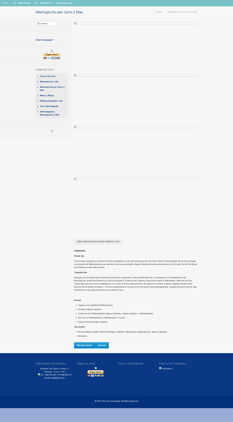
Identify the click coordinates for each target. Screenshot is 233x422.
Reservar (102, 345)
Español (44, 23)
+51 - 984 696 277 (43, 3)
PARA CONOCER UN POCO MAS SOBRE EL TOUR (98, 242)
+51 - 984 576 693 (21, 3)
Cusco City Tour (48, 76)
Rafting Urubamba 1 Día (51, 101)
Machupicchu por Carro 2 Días (182, 12)
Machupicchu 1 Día (49, 81)
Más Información (84, 345)
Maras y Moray (47, 95)
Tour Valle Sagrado (49, 106)
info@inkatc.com (64, 3)
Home (159, 12)
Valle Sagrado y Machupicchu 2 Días (49, 113)
